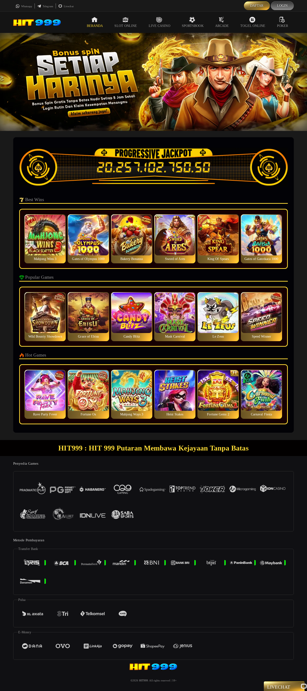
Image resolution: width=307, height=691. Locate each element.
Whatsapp (26, 6)
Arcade (222, 26)
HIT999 (143, 680)
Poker (282, 26)
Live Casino (159, 26)
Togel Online (252, 26)
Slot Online (125, 26)
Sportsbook (193, 26)
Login (282, 5)
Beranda (95, 26)
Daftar (257, 5)
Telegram (47, 6)
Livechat (68, 6)
